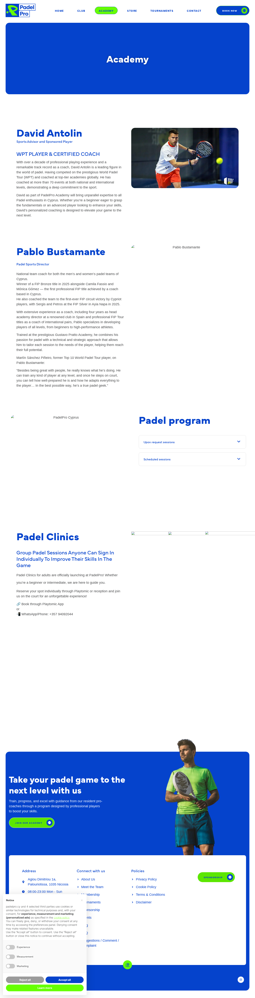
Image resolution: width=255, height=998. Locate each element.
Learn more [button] (45, 987)
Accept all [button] (64, 979)
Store (132, 11)
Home (59, 11)
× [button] (82, 900)
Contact (194, 11)
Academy (106, 11)
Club (81, 11)
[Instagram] (240, 979)
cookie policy (61, 917)
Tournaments (162, 11)
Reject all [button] (25, 979)
